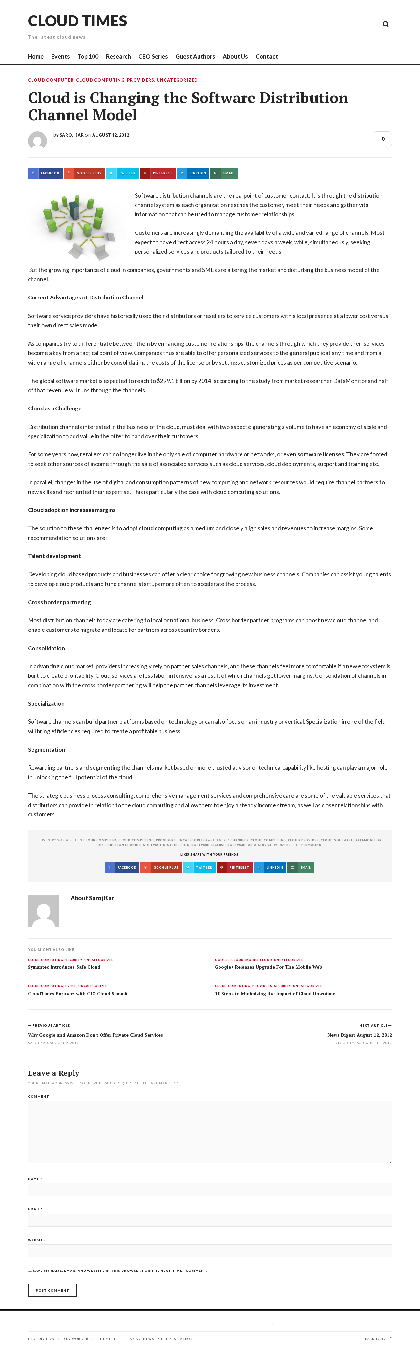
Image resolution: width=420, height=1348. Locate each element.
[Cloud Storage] (311, 24)
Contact (267, 56)
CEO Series (153, 56)
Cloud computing (268, 840)
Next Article (373, 1025)
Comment (38, 1096)
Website (37, 1240)
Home (36, 56)
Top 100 (87, 56)
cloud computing (161, 528)
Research (118, 56)
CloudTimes (347, 1043)
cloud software (337, 840)
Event (70, 986)
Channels (239, 840)
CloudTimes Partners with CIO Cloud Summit (78, 994)
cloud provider (303, 840)
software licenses (320, 454)
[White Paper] (370, 24)
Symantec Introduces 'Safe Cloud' (64, 967)
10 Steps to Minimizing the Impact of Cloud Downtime (275, 994)
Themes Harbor (177, 1339)
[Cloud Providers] (341, 24)
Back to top (377, 1339)
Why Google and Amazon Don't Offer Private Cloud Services (95, 1035)
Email (35, 1209)
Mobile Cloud (258, 960)
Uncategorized (177, 80)
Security (73, 960)
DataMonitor (368, 840)
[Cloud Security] (356, 24)
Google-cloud (229, 960)
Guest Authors (195, 56)
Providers (140, 80)
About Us (235, 56)
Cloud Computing (100, 80)
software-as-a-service (249, 845)
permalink (311, 845)
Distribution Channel (119, 845)
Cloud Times (77, 20)
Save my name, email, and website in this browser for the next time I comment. (120, 1270)
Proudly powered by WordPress (61, 1339)
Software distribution (166, 845)
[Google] (326, 24)
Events (60, 56)
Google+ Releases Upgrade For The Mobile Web (268, 967)
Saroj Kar (72, 135)
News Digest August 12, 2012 (359, 1035)
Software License (208, 845)
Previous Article (51, 1025)
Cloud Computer (51, 80)
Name (35, 1179)
